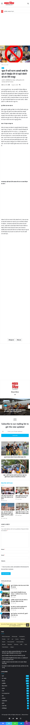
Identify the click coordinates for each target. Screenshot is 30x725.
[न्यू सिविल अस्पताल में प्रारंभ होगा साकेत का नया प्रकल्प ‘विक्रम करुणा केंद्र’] (5, 602)
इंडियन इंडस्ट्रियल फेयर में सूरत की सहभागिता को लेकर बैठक (22, 496)
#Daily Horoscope (6, 636)
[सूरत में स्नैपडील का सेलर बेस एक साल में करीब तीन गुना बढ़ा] (5, 587)
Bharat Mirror (5, 84)
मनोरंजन (3, 698)
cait (12, 639)
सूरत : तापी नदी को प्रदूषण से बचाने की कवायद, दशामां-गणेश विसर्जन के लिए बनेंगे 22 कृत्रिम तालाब (7, 514)
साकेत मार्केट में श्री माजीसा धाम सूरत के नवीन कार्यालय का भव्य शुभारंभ (7, 497)
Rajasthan (10, 644)
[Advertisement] (15, 28)
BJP (8, 639)
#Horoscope (14, 636)
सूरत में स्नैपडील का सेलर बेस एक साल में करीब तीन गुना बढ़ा (13, 655)
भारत (3, 690)
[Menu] (2, 4)
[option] (15, 406)
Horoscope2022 (10, 641)
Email (3, 555)
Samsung (16, 644)
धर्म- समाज (4, 678)
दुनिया (3, 703)
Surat (19, 340)
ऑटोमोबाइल (4, 708)
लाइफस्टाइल (4, 700)
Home (4, 64)
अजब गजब (4, 705)
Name (3, 549)
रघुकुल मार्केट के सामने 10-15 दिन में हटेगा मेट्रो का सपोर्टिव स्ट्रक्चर (22, 512)
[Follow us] (27, 625)
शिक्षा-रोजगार (4, 685)
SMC (21, 644)
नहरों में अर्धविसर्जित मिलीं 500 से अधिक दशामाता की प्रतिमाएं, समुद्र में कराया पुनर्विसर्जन (15, 410)
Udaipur (12, 647)
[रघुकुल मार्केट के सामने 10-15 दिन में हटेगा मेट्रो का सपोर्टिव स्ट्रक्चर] (22, 506)
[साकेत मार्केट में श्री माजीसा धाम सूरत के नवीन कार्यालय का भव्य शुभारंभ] (7, 490)
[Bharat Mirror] (9, 3)
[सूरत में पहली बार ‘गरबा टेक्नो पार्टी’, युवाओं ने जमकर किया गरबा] (5, 616)
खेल (3, 695)
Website (3, 561)
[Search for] (28, 4)
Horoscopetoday (20, 641)
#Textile (3, 639)
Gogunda (23, 639)
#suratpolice (22, 636)
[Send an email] (9, 84)
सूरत (7, 64)
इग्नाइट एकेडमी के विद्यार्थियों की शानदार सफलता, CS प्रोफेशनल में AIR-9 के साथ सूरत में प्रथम (19, 594)
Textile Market (5, 647)
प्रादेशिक (4, 683)
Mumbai (3, 644)
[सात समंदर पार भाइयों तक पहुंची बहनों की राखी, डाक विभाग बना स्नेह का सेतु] (5, 609)
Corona (16, 639)
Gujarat (11, 340)
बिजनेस (3, 680)
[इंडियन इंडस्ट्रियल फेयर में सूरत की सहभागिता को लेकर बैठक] (22, 490)
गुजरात (3, 688)
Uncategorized (5, 693)
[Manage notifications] (26, 721)
